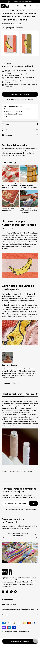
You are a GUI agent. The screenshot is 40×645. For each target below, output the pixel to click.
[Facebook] (3, 590)
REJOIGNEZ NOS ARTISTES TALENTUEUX (18, 532)
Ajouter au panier (20, 94)
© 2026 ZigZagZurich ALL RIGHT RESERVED (16, 629)
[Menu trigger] (37, 6)
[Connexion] (25, 6)
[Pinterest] (15, 590)
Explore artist (10, 380)
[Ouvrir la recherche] (18, 6)
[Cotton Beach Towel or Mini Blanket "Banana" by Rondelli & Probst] (10, 43)
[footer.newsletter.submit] (33, 500)
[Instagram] (11, 590)
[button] (30, 6)
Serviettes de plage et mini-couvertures (17, 11)
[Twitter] (7, 590)
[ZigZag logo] (5, 6)
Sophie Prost (18, 28)
